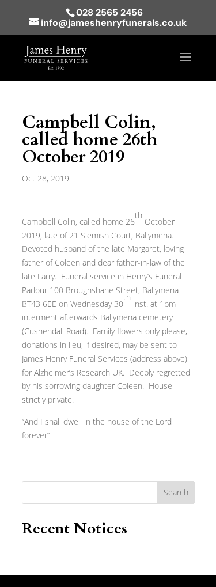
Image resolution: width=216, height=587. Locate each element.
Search (176, 492)
